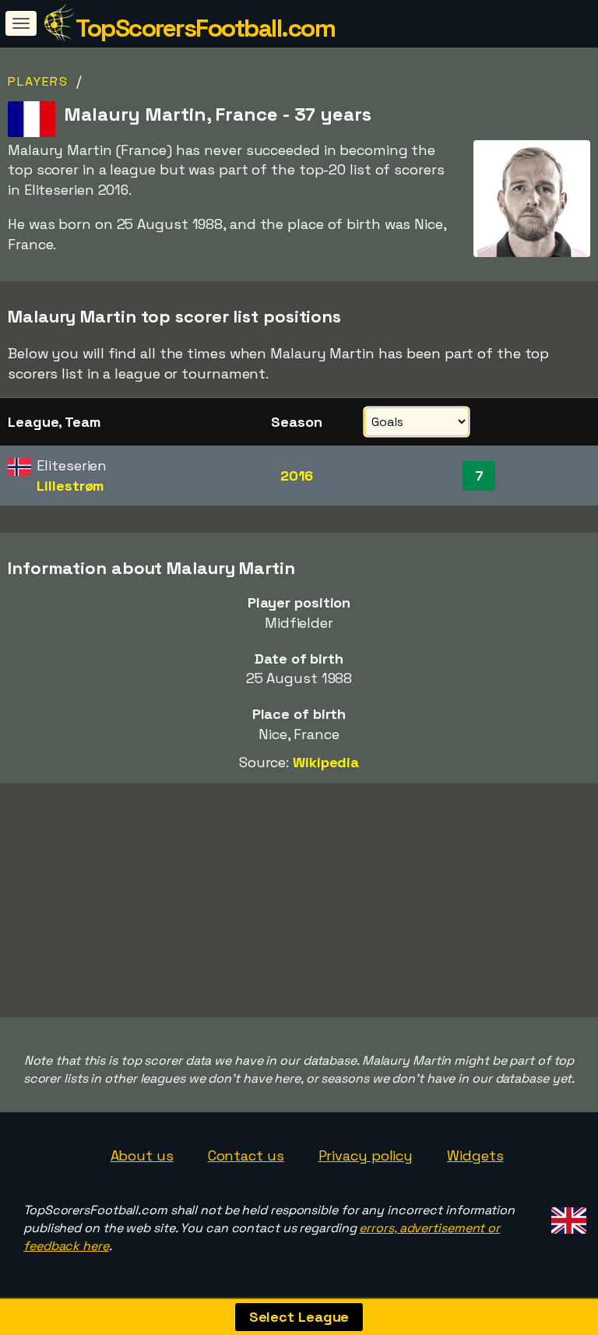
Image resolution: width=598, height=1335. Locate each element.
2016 (296, 475)
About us (142, 1155)
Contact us (246, 1155)
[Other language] (566, 1216)
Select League (299, 1317)
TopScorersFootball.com (205, 28)
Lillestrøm (70, 486)
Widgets (475, 1155)
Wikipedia (326, 762)
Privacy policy (365, 1155)
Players (38, 81)
